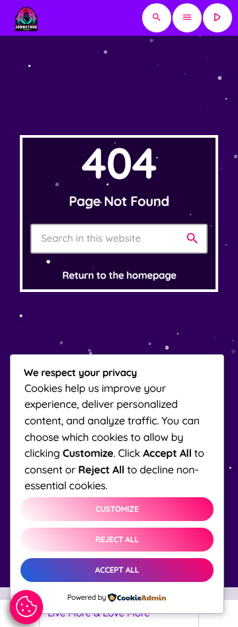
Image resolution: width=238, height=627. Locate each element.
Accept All (117, 570)
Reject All (117, 539)
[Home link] (26, 18)
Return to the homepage (119, 275)
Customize (116, 509)
